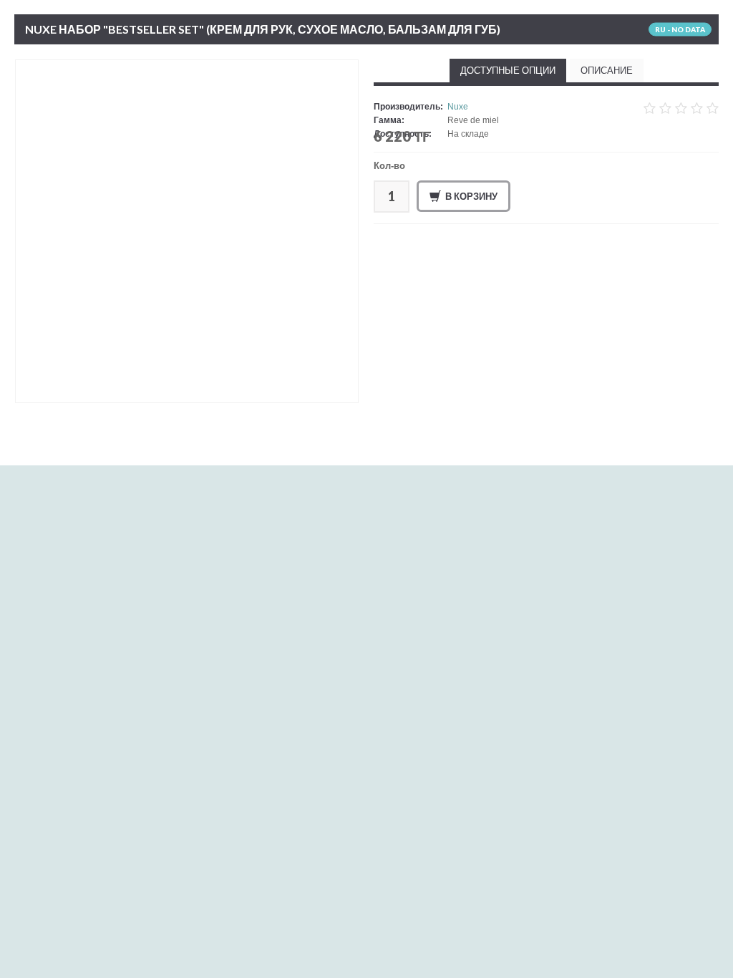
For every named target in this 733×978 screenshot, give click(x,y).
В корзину (471, 196)
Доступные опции (507, 70)
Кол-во (389, 165)
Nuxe (457, 107)
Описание (607, 70)
